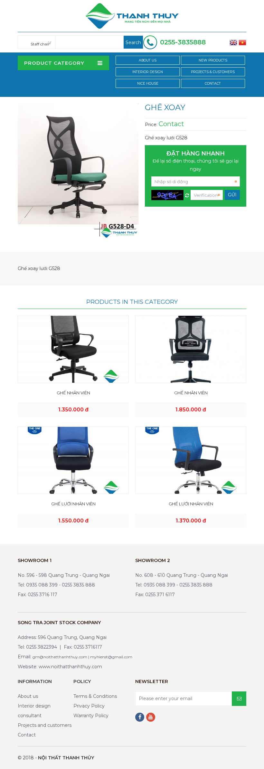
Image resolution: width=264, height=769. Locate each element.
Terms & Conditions (95, 696)
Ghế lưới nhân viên (73, 503)
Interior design (147, 72)
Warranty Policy (90, 715)
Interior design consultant (34, 710)
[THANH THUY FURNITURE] (132, 15)
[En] (233, 42)
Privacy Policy (89, 706)
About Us (147, 60)
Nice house (147, 83)
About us (28, 696)
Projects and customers (44, 725)
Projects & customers (213, 72)
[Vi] (242, 42)
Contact (213, 83)
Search (133, 42)
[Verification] (187, 194)
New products (213, 60)
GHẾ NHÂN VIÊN (73, 392)
